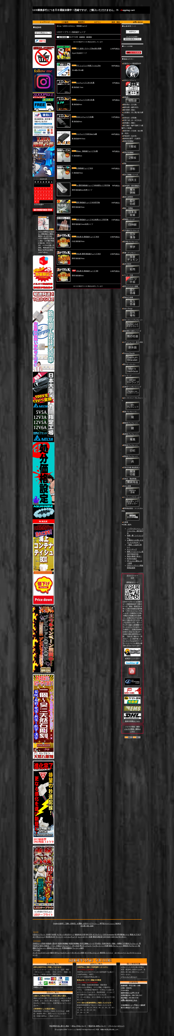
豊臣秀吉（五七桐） (130, 105)
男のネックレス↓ (129, 364)
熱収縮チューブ (82, 26)
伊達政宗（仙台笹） (130, 136)
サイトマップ (132, 549)
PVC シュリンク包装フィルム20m (88, 66)
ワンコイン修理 (78, 948)
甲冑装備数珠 (67, 948)
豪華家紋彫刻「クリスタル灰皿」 (132, 509)
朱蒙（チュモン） (129, 253)
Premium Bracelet (129, 353)
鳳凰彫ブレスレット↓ (131, 434)
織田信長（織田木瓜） (131, 107)
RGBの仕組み (132, 559)
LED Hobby (107, 937)
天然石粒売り (107, 943)
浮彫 (124, 163)
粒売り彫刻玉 (44, 946)
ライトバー (60, 937)
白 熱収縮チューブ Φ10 (84, 168)
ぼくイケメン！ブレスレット (132, 399)
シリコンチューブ (70, 937)
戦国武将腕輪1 (128, 141)
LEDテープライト (69, 26)
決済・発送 (116, 22)
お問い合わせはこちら (129, 1000)
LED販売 (65, 22)
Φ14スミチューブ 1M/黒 (85, 117)
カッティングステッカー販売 (43, 953)
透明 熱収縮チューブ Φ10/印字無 (88, 202)
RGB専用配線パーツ (122, 934)
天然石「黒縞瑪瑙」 (130, 479)
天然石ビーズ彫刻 (39, 943)
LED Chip (114, 937)
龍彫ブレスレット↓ (130, 412)
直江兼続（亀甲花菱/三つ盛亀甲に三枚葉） (132, 127)
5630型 (53, 934)
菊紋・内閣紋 (128, 208)
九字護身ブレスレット (131, 230)
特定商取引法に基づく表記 (59, 1026)
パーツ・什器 (128, 275)
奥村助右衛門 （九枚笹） (132, 138)
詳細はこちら (38, 987)
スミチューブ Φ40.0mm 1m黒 (86, 134)
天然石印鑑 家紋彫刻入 (131, 467)
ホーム (59, 26)
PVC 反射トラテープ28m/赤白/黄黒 (88, 48)
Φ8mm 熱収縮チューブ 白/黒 (87, 151)
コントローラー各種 (85, 937)
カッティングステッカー (132, 497)
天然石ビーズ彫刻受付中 (132, 64)
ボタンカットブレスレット (133, 320)
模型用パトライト (106, 953)
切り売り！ (122, 937)
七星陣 (125, 522)
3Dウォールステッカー (62, 953)
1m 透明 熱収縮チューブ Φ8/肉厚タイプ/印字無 (93, 185)
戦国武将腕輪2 (128, 152)
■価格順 (82, 37)
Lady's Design (127, 309)
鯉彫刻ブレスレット (130, 423)
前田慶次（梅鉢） (129, 123)
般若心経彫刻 (128, 197)
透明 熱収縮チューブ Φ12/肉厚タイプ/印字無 (92, 220)
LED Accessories (108, 934)
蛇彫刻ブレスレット (130, 445)
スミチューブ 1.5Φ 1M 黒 (85, 83)
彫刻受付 (81, 22)
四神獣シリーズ (129, 219)
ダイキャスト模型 (77, 953)
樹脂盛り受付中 (52, 943)
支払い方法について (79, 1026)
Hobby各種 (127, 486)
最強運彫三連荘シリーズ (132, 331)
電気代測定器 (97, 937)
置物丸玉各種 (128, 297)
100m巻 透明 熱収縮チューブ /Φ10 (88, 254)
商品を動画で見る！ (134, 556)
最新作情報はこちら (132, 721)
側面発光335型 (80, 934)
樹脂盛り (126, 97)
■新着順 (89, 37)
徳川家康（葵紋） (129, 110)
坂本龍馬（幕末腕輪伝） (132, 186)
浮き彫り (98, 943)
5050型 (48, 934)
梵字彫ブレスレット (130, 242)
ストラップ (127, 376)
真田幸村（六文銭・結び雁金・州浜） (132, 132)
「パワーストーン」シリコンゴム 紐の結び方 (135, 531)
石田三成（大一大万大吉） (133, 120)
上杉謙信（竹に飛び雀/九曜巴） (132, 114)
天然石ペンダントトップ (132, 387)
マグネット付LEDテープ (65, 934)
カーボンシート (120, 953)
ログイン (97, 22)
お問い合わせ (138, 22)
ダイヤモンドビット (92, 953)
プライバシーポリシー (129, 977)
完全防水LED (50, 937)
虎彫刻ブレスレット (130, 456)
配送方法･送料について (97, 1026)
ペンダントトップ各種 (100, 946)
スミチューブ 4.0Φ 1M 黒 (85, 100)
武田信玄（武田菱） (130, 118)
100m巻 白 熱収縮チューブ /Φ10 (87, 237)
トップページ (45, 22)
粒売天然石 (127, 264)
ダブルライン (98, 934)
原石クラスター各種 (130, 286)
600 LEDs (89, 934)
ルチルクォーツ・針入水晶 (133, 342)
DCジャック (40, 937)
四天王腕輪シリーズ (130, 175)
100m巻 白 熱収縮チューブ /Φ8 (87, 271)
